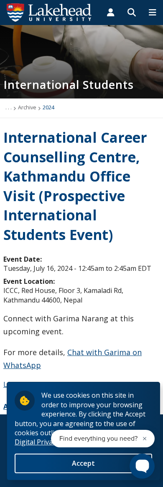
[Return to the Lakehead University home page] (49, 11)
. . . (8, 107)
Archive (27, 107)
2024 (48, 107)
